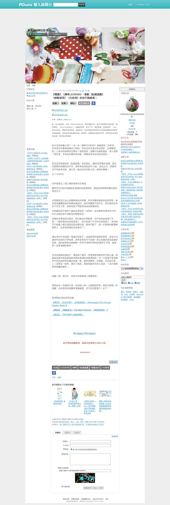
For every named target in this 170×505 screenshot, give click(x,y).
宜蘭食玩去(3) (126, 241)
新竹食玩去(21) (126, 239)
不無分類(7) (125, 254)
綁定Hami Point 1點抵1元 (130, 147)
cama (131, 300)
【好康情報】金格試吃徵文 (59, 402)
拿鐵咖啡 (124, 300)
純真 (59, 377)
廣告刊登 (66, 499)
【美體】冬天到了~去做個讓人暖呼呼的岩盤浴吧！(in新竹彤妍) (38, 161)
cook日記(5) (125, 244)
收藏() (77, 432)
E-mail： (66, 445)
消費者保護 (75, 499)
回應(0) (58, 433)
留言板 (132, 123)
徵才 (107, 499)
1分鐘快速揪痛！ (127, 150)
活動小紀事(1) (126, 252)
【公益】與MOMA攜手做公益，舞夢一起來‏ (75, 403)
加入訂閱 (31, 96)
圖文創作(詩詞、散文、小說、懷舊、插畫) (74, 422)
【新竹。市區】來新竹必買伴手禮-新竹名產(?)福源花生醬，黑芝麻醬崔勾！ (132, 216)
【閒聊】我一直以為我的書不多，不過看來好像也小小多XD (83, 424)
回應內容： (65, 454)
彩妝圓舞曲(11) (126, 236)
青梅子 (135, 292)
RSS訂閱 (31, 93)
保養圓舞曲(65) (126, 233)
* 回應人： (66, 441)
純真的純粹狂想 (37, 30)
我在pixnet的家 (32, 233)
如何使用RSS (42, 93)
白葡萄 (132, 294)
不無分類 (100, 422)
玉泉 (126, 294)
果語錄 (128, 292)
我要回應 (115, 436)
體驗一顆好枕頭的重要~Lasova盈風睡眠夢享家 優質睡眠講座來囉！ (105, 406)
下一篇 (87, 90)
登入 (148, 5)
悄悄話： (66, 449)
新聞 (130, 5)
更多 (123, 260)
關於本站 (132, 120)
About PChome (97, 499)
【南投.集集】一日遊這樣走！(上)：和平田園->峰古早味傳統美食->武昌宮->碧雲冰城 (90, 407)
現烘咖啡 (136, 297)
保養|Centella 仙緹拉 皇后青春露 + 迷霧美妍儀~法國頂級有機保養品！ (132, 190)
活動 (33, 85)
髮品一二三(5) (126, 257)
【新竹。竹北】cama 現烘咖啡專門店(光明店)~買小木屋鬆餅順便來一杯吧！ (132, 176)
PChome (140, 5)
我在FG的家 (31, 236)
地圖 (132, 126)
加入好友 (132, 129)
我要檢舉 (113, 362)
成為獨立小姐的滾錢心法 (130, 152)
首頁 (28, 85)
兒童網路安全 (86, 499)
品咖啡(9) (124, 249)
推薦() (67, 432)
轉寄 (81, 419)
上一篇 (81, 90)
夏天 (122, 292)
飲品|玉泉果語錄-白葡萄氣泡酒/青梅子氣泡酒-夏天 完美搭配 (132, 163)
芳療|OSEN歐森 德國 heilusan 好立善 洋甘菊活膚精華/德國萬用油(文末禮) (131, 198)
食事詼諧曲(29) (126, 247)
